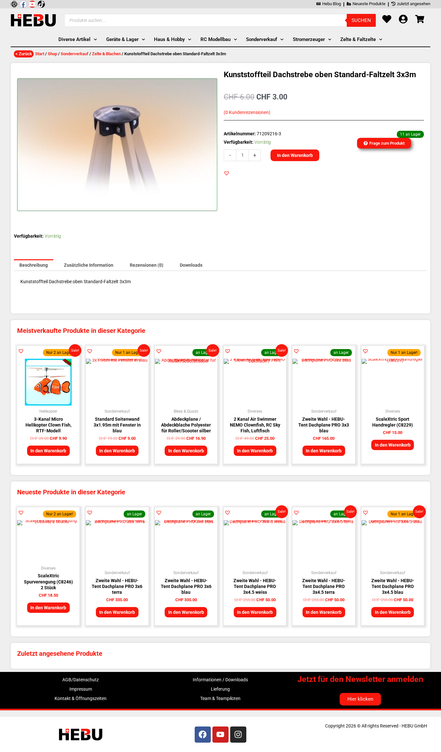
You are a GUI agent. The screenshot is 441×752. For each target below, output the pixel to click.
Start (39, 53)
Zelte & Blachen (106, 53)
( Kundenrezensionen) (247, 112)
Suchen (361, 20)
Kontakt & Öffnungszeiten (81, 698)
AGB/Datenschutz (80, 679)
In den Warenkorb (295, 155)
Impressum (80, 689)
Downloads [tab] (191, 265)
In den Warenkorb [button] (48, 450)
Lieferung (220, 689)
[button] (227, 173)
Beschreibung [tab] (33, 265)
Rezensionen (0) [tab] (146, 265)
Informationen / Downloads (220, 679)
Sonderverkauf (74, 53)
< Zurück (23, 53)
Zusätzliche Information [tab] (88, 265)
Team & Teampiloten (220, 698)
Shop (52, 53)
